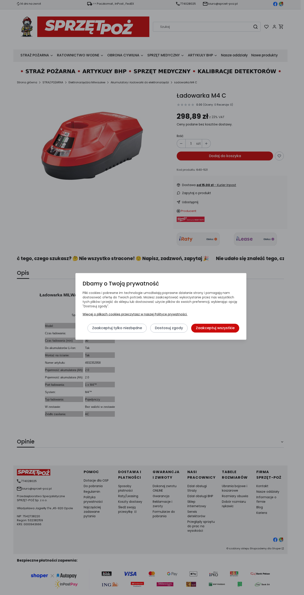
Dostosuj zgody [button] (169, 328)
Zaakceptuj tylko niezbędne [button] (117, 328)
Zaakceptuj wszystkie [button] (215, 328)
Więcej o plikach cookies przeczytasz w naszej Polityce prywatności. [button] (135, 314)
